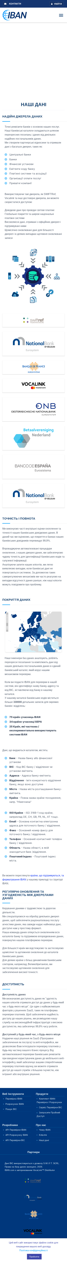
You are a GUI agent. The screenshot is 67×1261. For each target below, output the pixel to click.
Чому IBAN (44, 1129)
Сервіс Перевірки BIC (50, 1107)
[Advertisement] (33, 57)
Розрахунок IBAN (14, 1104)
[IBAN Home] (15, 15)
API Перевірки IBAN (15, 1129)
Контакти (15, 3)
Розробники (10, 1125)
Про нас (41, 1125)
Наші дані (44, 1140)
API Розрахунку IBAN (16, 1135)
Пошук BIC (11, 1109)
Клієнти (43, 1135)
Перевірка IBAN (13, 1098)
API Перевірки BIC (15, 1140)
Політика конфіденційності (33, 1250)
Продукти (42, 1093)
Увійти (58, 3)
